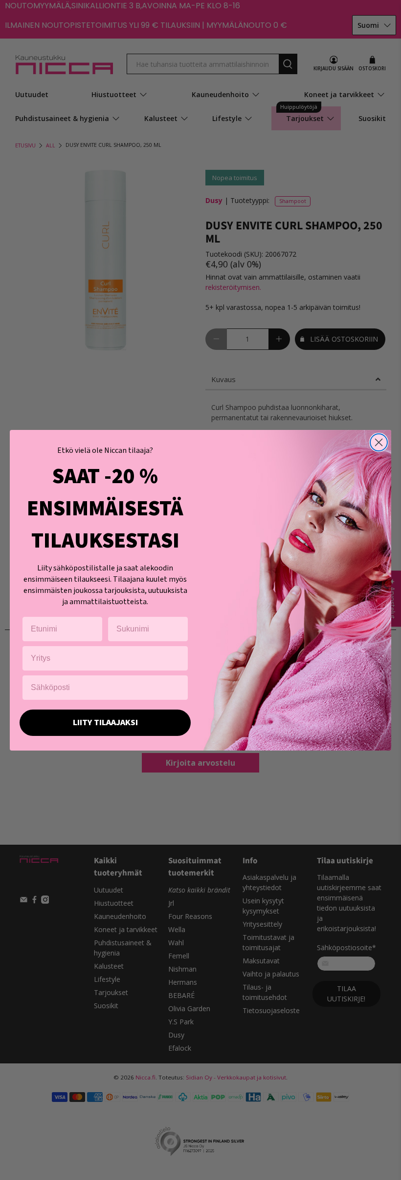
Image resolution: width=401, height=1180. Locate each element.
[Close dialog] (378, 442)
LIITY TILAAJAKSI (105, 722)
